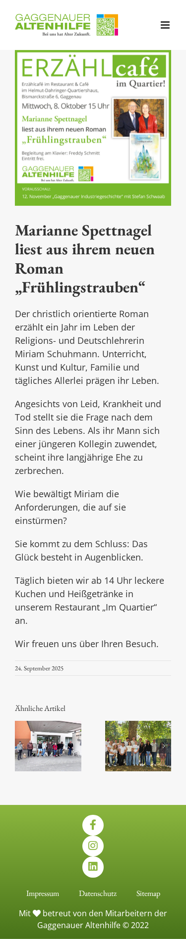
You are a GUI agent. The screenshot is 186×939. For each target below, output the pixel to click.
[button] (22, 746)
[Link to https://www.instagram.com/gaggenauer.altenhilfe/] (92, 846)
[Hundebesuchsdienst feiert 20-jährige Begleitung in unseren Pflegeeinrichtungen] (48, 726)
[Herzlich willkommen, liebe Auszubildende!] (138, 726)
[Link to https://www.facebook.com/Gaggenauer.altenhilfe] (92, 825)
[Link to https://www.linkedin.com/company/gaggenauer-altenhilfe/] (92, 866)
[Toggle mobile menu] (166, 25)
